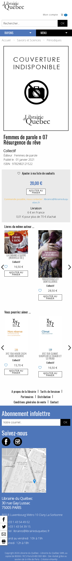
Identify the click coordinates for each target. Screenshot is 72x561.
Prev (3, 267)
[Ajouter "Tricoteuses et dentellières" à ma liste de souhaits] (40, 291)
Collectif (9, 150)
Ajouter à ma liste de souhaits (38, 173)
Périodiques (54, 40)
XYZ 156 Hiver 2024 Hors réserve (16, 355)
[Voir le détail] (16, 242)
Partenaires (27, 397)
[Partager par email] (3, 534)
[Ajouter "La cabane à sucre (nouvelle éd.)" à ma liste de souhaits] (6, 267)
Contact (54, 402)
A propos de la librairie (24, 391)
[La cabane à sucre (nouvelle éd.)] (16, 242)
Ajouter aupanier (36, 191)
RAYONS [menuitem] (9, 33)
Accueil (6, 40)
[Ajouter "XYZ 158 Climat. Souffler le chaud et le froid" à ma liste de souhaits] (40, 368)
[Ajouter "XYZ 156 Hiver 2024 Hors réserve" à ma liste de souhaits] (6, 365)
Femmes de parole (25, 155)
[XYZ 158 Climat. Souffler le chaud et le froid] (50, 334)
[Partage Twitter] (3, 526)
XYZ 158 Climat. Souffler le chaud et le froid (50, 356)
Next (69, 267)
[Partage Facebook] (3, 519)
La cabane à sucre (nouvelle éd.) (16, 256)
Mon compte (50, 15)
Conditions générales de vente (30, 402)
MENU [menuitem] (44, 33)
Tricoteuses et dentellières (50, 280)
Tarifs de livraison (50, 391)
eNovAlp (53, 559)
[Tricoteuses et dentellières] (50, 254)
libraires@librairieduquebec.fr (31, 531)
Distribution (44, 397)
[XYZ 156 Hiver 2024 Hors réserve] (16, 334)
